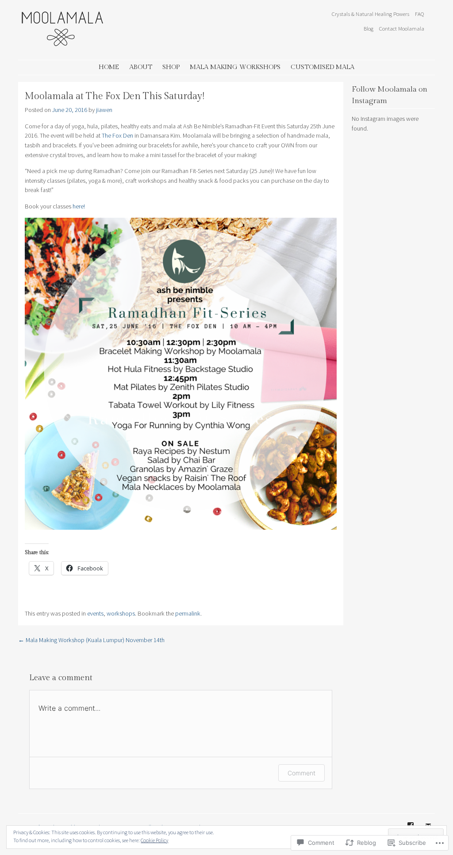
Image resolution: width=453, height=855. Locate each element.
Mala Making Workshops (235, 67)
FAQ (419, 13)
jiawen (104, 110)
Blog (368, 28)
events (95, 613)
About (140, 67)
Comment (301, 773)
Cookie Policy (154, 840)
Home (109, 67)
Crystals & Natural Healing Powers (370, 13)
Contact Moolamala (401, 28)
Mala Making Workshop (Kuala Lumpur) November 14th (91, 640)
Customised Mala (322, 67)
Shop (171, 67)
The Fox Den (117, 135)
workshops (121, 613)
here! (79, 206)
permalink (187, 613)
